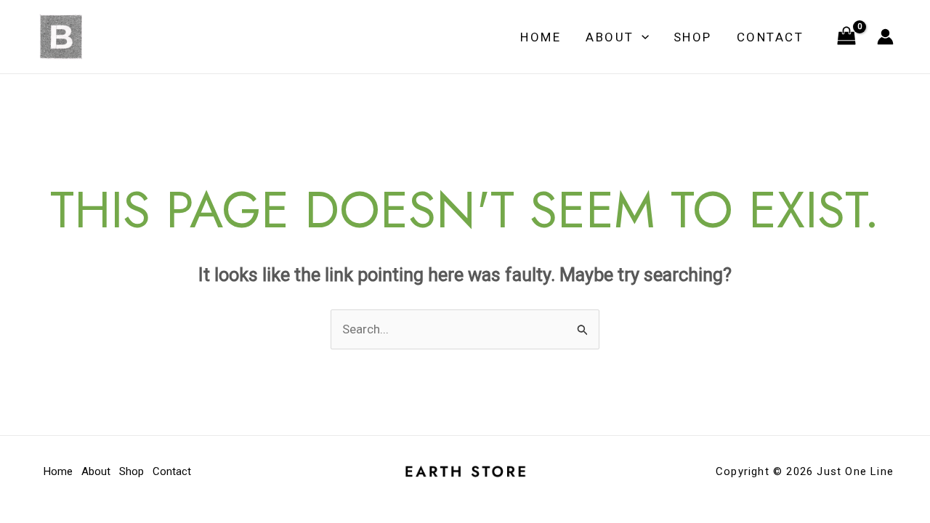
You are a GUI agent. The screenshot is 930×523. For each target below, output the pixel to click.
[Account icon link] (885, 36)
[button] (641, 37)
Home (540, 37)
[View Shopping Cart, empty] (846, 37)
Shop (693, 37)
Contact (770, 37)
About (610, 37)
